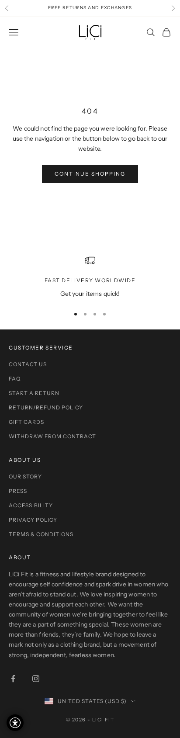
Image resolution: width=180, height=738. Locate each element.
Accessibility (31, 505)
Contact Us (28, 364)
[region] (90, 276)
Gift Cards (26, 422)
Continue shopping (90, 173)
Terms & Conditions (41, 534)
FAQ (15, 378)
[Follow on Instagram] (35, 678)
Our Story (25, 476)
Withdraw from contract (52, 436)
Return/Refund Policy (46, 407)
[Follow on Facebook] (13, 678)
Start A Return (34, 393)
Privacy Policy (33, 519)
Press (18, 491)
